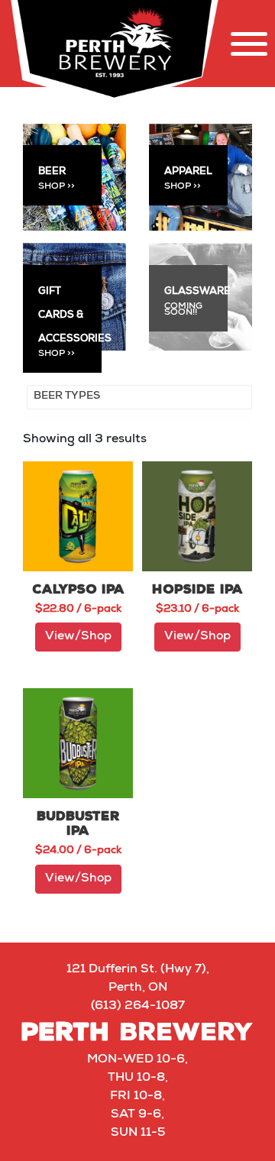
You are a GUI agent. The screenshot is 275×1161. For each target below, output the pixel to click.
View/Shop (78, 637)
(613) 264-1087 (138, 1007)
